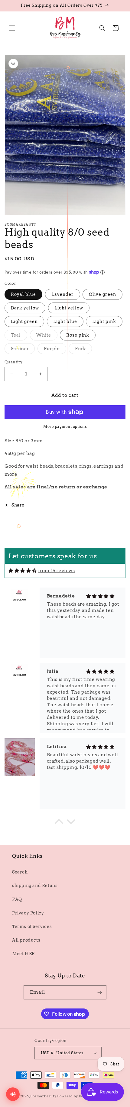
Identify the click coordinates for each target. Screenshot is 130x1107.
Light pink (104, 321)
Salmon (23, 350)
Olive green (102, 294)
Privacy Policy (28, 913)
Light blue (65, 321)
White (46, 336)
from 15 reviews (56, 570)
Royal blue (23, 294)
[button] (12, 28)
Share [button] (17, 505)
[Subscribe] (99, 992)
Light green (24, 321)
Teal (19, 336)
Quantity (13, 362)
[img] (22, 570)
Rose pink (77, 335)
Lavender (62, 294)
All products (26, 940)
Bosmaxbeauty (43, 1096)
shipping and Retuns (34, 885)
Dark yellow (25, 308)
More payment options (65, 426)
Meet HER (23, 953)
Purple (55, 350)
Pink (83, 350)
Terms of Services (32, 926)
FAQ (17, 899)
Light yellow (68, 308)
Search (20, 872)
